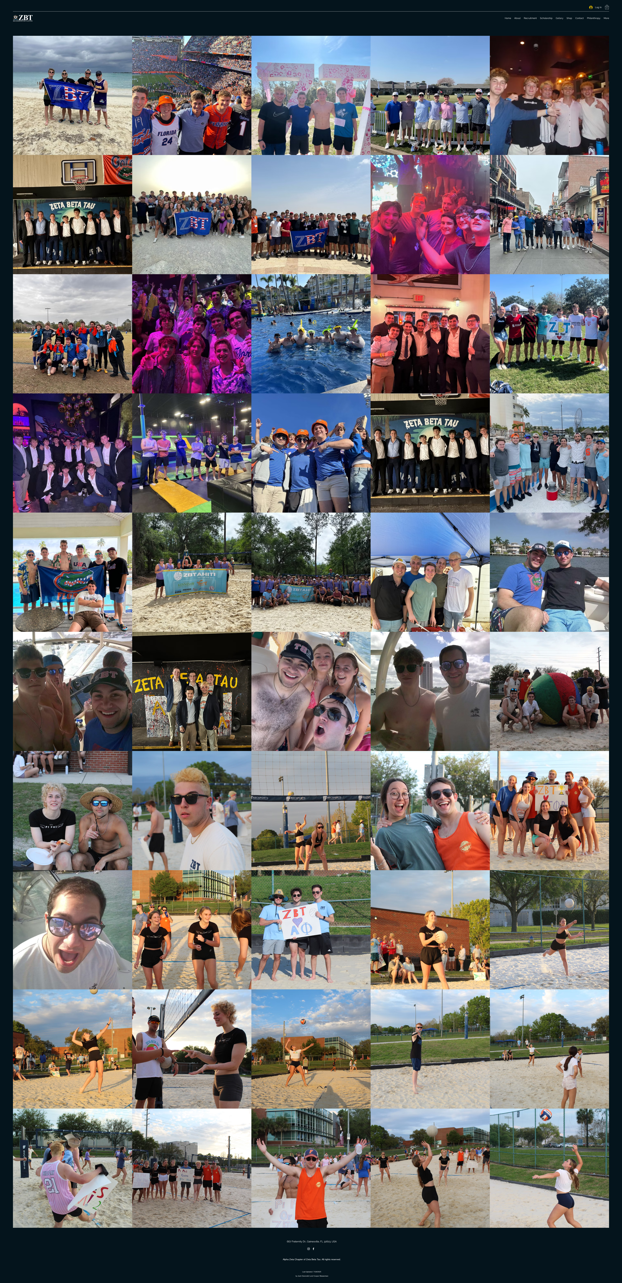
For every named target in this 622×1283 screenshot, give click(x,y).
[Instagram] (308, 1248)
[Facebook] (313, 1248)
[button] (607, 7)
